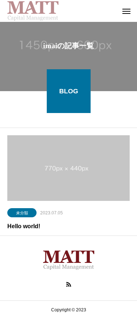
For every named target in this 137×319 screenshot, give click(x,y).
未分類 (22, 213)
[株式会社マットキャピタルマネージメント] (33, 11)
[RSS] (68, 284)
